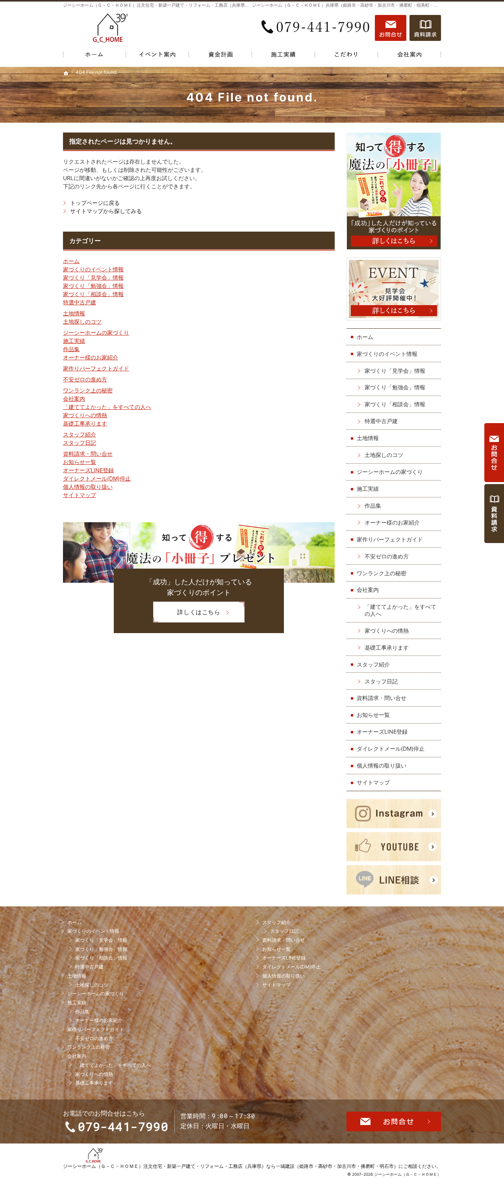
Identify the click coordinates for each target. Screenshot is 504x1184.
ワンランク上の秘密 (88, 390)
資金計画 (220, 56)
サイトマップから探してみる (106, 211)
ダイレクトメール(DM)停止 (97, 478)
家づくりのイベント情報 (93, 269)
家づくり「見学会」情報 (93, 277)
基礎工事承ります (85, 423)
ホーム (71, 261)
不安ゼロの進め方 (85, 379)
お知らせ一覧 (79, 462)
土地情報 (74, 313)
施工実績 (74, 340)
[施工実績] (283, 56)
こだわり (346, 56)
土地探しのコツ (82, 321)
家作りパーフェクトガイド (96, 368)
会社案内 (74, 398)
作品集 (71, 349)
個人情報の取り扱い (88, 486)
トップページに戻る (95, 202)
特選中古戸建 (79, 302)
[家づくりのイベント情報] (157, 56)
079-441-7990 (316, 28)
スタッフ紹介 (79, 434)
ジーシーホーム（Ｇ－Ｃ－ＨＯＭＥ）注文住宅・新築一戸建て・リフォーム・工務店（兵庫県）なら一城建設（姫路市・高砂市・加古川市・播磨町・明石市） (230, 1166)
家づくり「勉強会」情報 (93, 285)
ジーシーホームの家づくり (96, 332)
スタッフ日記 (79, 442)
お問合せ (390, 28)
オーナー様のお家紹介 (90, 357)
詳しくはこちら (186, 615)
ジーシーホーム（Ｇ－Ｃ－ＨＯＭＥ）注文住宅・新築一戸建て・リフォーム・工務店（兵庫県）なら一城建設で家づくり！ (182, 5)
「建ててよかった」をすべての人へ (107, 406)
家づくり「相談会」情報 (93, 294)
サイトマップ (79, 495)
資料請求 (425, 28)
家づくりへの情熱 (85, 415)
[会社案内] (409, 56)
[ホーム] (94, 56)
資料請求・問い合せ (88, 453)
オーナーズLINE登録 (88, 470)
